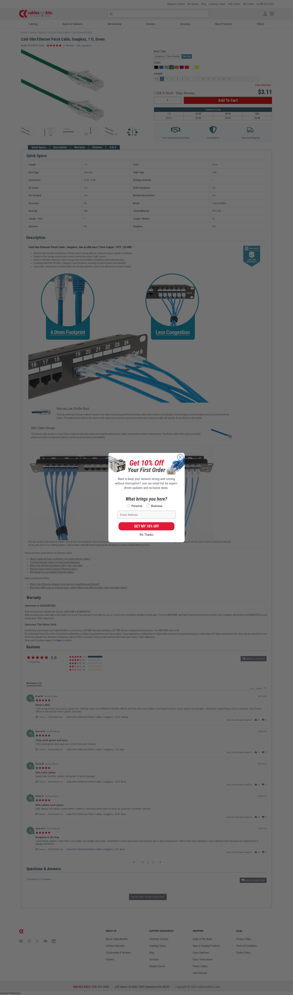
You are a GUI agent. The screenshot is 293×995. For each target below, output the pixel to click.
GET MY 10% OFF (146, 526)
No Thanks (147, 535)
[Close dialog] (180, 457)
